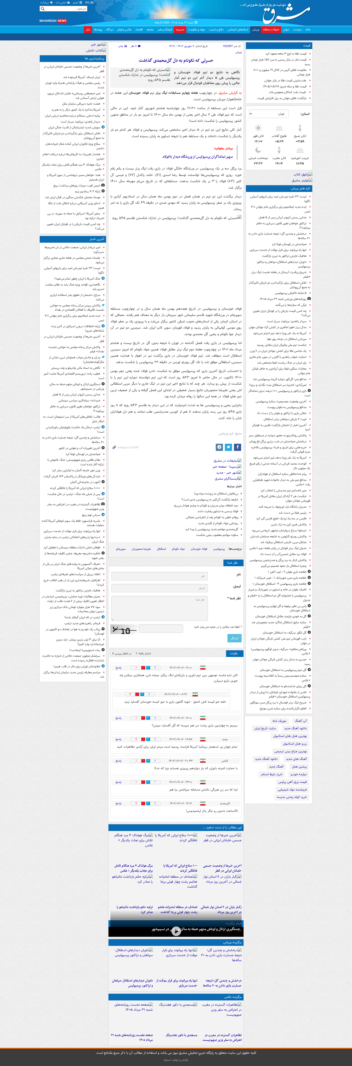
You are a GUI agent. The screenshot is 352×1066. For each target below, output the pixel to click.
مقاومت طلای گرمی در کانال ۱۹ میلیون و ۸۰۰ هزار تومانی (281, 72)
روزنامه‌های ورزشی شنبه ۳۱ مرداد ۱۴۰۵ (283, 299)
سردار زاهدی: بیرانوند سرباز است (287, 321)
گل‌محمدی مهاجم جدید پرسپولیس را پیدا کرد (211, 529)
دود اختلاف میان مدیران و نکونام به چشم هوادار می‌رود (206, 505)
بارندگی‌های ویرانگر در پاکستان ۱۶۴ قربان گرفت (72, 476)
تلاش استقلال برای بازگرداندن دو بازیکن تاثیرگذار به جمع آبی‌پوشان (279, 285)
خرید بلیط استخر (271, 774)
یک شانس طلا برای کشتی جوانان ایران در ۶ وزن (278, 351)
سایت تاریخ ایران (265, 728)
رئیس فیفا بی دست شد (292, 513)
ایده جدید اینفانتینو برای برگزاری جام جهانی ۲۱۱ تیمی (280, 209)
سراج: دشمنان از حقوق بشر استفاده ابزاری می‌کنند (77, 297)
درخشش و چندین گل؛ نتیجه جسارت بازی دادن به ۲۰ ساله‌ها (279, 236)
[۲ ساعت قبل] (176, 847)
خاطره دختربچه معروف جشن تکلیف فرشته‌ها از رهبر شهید (74, 555)
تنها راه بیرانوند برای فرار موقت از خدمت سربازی (278, 250)
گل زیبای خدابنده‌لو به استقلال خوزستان (283, 686)
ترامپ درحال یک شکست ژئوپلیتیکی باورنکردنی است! (75, 429)
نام (239, 574)
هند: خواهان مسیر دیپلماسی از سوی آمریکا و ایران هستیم (75, 177)
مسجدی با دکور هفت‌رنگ (181, 1035)
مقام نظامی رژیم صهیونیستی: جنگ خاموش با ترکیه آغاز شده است (75, 462)
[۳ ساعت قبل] (131, 847)
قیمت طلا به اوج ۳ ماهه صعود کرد (286, 53)
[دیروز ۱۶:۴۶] (131, 888)
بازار (88, 29)
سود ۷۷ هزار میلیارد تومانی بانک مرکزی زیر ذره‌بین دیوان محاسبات (77, 609)
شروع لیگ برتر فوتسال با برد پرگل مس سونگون (278, 702)
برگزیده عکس (233, 996)
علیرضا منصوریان (141, 549)
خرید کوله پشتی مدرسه (292, 797)
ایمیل (237, 586)
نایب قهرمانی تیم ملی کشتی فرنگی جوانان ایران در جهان (280, 640)
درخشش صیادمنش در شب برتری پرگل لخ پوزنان (278, 441)
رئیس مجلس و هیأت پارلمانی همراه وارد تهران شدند (74, 85)
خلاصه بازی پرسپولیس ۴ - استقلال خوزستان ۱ (280, 584)
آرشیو (76, 3)
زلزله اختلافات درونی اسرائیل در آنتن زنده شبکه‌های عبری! (77, 328)
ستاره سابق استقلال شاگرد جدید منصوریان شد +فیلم (280, 624)
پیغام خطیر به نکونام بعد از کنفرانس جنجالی (212, 517)
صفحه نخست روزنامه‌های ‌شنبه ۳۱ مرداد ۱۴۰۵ (132, 1037)
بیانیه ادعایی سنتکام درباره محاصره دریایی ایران (72, 115)
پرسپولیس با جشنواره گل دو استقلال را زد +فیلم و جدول (279, 597)
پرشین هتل (299, 766)
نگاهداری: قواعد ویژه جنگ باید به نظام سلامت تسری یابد (74, 287)
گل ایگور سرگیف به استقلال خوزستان (285, 632)
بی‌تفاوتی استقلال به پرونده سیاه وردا (216, 493)
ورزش (255, 29)
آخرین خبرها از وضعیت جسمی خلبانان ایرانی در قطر (222, 868)
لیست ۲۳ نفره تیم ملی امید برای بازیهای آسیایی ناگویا (280, 198)
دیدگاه (110, 29)
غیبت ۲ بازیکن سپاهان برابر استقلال (285, 419)
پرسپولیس (219, 549)
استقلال (161, 549)
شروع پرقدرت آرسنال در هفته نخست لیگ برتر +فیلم (280, 274)
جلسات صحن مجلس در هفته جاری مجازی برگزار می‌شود (73, 260)
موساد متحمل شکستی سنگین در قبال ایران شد (72, 197)
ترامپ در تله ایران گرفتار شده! (82, 617)
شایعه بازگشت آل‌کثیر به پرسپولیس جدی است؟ (210, 499)
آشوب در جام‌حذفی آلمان (85, 482)
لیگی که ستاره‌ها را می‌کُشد (291, 305)
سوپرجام (121, 549)
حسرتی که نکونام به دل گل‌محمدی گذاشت (176, 60)
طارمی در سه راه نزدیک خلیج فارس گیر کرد (281, 518)
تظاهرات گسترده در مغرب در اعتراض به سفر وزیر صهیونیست (222, 1037)
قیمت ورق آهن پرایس (292, 782)
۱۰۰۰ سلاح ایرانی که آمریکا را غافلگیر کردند (180, 868)
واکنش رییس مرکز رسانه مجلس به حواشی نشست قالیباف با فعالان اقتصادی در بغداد (77, 307)
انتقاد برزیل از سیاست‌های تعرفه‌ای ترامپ (75, 574)
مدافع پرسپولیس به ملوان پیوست (287, 407)
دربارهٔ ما (45, 3)
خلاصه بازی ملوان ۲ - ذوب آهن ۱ (287, 572)
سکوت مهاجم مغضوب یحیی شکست (217, 535)
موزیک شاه (279, 721)
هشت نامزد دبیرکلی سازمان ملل (81, 103)
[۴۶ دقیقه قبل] (220, 847)
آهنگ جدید (276, 766)
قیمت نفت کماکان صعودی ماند (288, 92)
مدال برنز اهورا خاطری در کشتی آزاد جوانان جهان (278, 327)
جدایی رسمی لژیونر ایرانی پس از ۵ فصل (283, 217)
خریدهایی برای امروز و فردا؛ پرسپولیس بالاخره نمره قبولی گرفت (280, 449)
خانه (308, 29)
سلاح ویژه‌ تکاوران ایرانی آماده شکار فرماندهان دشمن (74, 146)
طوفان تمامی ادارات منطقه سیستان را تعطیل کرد (72, 547)
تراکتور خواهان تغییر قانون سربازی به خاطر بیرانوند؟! (283, 225)
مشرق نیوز (276, 12)
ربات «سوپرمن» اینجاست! (84, 650)
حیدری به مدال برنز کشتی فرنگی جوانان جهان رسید (281, 661)
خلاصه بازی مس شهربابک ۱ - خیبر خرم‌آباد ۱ (281, 578)
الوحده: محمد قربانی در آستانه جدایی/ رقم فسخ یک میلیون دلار (280, 466)
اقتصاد (139, 29)
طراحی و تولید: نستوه (176, 1060)
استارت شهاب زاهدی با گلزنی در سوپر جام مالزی (278, 357)
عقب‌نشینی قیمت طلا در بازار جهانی (285, 80)
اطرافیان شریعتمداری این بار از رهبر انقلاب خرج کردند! (74, 582)
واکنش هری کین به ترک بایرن (289, 524)
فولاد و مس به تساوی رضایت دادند (217, 511)
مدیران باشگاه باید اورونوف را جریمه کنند (282, 507)
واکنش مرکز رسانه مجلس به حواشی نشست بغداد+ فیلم (76, 349)
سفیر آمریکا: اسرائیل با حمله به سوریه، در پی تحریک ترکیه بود (75, 215)
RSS (87, 3)
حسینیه (180, 29)
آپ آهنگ (301, 721)
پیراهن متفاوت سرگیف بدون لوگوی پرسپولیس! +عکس (280, 651)
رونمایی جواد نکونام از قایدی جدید (218, 523)
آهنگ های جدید (296, 759)
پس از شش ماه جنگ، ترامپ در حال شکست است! (75, 496)
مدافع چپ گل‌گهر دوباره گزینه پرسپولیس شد (280, 379)
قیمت (306, 45)
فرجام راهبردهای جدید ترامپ (82, 623)
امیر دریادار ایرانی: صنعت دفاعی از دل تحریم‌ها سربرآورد (74, 249)
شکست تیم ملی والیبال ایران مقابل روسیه (282, 345)
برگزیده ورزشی (232, 942)
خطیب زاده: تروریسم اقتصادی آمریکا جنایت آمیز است (74, 376)
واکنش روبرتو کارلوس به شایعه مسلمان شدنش (278, 536)
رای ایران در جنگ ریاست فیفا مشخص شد (282, 362)
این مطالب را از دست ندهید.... (222, 827)
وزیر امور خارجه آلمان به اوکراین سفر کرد (76, 470)
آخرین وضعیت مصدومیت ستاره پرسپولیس (281, 401)
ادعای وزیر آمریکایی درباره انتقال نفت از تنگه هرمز (76, 205)
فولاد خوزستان (199, 549)
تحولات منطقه (271, 29)
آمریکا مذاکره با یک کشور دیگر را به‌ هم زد (75, 109)
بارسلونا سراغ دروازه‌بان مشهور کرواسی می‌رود (279, 530)
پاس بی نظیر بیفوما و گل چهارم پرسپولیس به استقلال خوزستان (282, 608)
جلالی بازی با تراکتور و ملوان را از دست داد (282, 413)
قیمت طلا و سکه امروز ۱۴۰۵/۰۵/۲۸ (285, 86)
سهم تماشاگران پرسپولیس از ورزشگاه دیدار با (197, 157)
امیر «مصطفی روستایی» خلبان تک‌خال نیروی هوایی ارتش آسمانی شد (75, 95)
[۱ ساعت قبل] (176, 931)
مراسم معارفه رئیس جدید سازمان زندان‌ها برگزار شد (73, 674)
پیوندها (98, 29)
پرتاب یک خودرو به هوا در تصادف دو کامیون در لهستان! (75, 631)
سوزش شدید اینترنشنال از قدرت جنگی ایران (74, 127)
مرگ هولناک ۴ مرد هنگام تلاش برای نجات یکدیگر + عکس (133, 868)
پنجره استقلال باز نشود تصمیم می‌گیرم (284, 566)
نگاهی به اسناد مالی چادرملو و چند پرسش (75, 368)
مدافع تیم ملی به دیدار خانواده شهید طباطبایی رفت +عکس (281, 482)
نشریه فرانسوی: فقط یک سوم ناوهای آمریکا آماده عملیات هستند (73, 523)
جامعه (150, 29)
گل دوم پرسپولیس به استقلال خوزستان (283, 670)
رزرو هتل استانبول (295, 743)
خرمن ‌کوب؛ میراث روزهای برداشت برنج (76, 185)
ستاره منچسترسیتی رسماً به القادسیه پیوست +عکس (282, 678)
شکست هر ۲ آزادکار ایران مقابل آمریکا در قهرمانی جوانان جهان (284, 498)
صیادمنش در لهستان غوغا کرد (289, 244)
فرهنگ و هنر (165, 29)
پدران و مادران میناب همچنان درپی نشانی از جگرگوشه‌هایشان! (76, 359)
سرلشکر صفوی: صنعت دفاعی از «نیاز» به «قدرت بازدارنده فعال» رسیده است (73, 658)
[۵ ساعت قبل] (176, 888)
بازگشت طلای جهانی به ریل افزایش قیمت (282, 98)
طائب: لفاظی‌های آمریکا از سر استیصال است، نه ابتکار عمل (73, 419)
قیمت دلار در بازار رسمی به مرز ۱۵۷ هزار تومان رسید (280, 62)
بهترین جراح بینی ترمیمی (290, 751)
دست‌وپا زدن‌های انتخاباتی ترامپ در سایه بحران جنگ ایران (74, 539)
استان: (305, 114)
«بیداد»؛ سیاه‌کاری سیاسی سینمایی (79, 400)
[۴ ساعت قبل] (220, 888)
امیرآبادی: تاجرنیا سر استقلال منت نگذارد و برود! (278, 385)
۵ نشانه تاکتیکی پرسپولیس (291, 293)
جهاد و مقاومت (196, 29)
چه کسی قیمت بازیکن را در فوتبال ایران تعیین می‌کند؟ (281, 313)
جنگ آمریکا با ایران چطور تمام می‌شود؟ (77, 278)
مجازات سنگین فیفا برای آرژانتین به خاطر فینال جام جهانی (281, 371)
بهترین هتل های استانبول (290, 736)
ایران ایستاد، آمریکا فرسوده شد (81, 77)
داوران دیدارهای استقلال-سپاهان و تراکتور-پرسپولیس (283, 264)
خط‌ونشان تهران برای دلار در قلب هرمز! (76, 666)
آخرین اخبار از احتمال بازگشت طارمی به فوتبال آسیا (281, 427)
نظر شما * (234, 598)
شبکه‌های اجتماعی (237, 29)
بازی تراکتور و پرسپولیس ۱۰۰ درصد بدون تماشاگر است (279, 393)
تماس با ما (61, 3)
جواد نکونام (178, 549)
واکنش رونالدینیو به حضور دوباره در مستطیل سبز (278, 435)
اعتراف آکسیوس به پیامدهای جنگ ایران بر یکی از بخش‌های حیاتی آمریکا (73, 566)
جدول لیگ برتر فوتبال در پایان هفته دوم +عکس (278, 548)
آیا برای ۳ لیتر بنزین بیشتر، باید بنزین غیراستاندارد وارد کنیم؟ (80, 641)
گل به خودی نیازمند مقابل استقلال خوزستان (281, 616)
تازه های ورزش (300, 188)
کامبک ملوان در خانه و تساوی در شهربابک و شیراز (277, 589)
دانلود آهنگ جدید (295, 728)
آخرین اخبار (97, 239)
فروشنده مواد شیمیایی (292, 789)
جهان (286, 29)
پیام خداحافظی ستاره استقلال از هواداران (282, 474)
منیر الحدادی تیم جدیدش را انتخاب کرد (284, 490)
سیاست (297, 29)
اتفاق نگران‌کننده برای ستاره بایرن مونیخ (283, 708)
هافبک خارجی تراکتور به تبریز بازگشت (284, 256)
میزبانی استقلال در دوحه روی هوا (287, 339)
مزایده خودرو (299, 774)
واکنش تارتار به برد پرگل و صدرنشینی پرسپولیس (278, 560)
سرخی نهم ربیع (91, 515)
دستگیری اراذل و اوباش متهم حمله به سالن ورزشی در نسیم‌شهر (195, 929)
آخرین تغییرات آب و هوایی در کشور (79, 448)
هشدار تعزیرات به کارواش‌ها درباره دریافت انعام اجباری (73, 156)
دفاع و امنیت (216, 29)
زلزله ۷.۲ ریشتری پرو (87, 191)
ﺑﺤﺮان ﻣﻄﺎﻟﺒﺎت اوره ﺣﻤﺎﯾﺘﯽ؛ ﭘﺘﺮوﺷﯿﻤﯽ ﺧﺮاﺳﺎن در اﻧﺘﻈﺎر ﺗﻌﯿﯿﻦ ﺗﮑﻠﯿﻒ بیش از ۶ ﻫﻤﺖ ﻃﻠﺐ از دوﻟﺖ (73, 598)
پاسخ (118, 667)
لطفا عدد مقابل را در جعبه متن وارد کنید (218, 627)
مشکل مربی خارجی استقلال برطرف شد (283, 542)
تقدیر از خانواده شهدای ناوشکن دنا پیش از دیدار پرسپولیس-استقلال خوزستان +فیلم (280, 694)
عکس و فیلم (124, 29)
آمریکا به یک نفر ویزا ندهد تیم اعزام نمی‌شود (280, 333)
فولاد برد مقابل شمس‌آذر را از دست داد (283, 554)
